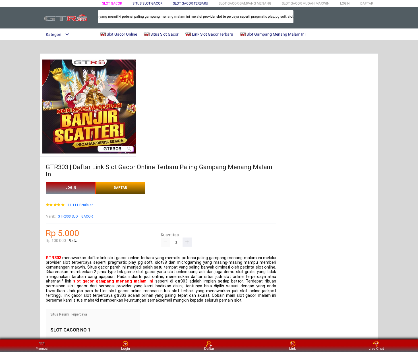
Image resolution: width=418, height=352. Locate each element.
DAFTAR (366, 3)
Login (125, 348)
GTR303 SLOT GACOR (75, 216)
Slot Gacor (112, 3)
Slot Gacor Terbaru (190, 3)
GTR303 (53, 257)
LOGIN (345, 3)
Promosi (42, 348)
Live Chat (376, 348)
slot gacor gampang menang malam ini (113, 281)
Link (292, 348)
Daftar (209, 348)
